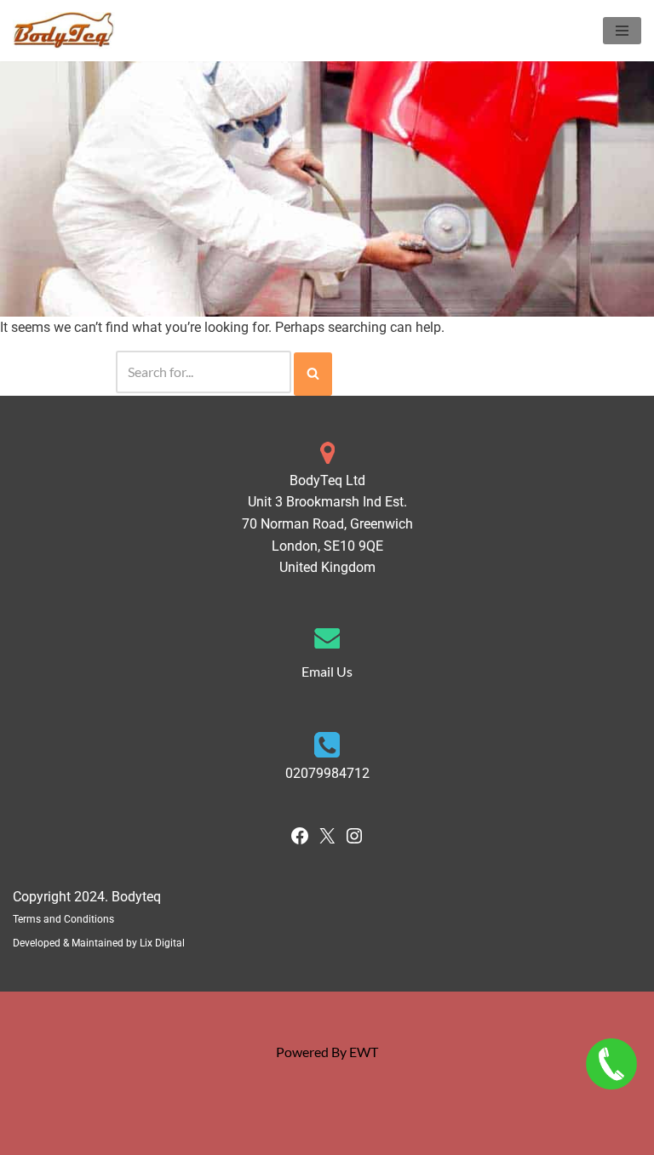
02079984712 (327, 773)
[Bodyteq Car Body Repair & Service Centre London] (64, 30)
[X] (327, 840)
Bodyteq (136, 897)
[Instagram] (354, 840)
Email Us (327, 671)
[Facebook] (300, 840)
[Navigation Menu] (622, 30)
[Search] (313, 374)
